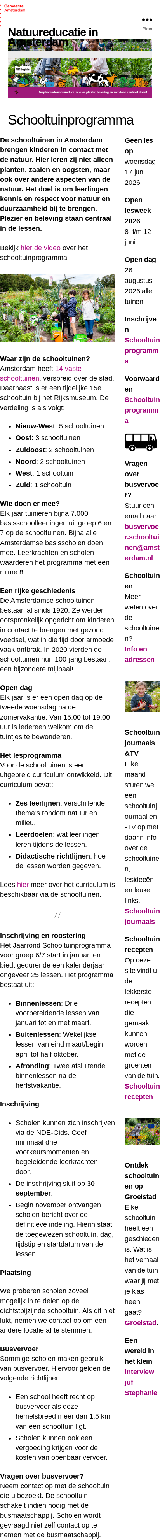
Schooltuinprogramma (142, 410)
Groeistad (141, 1323)
